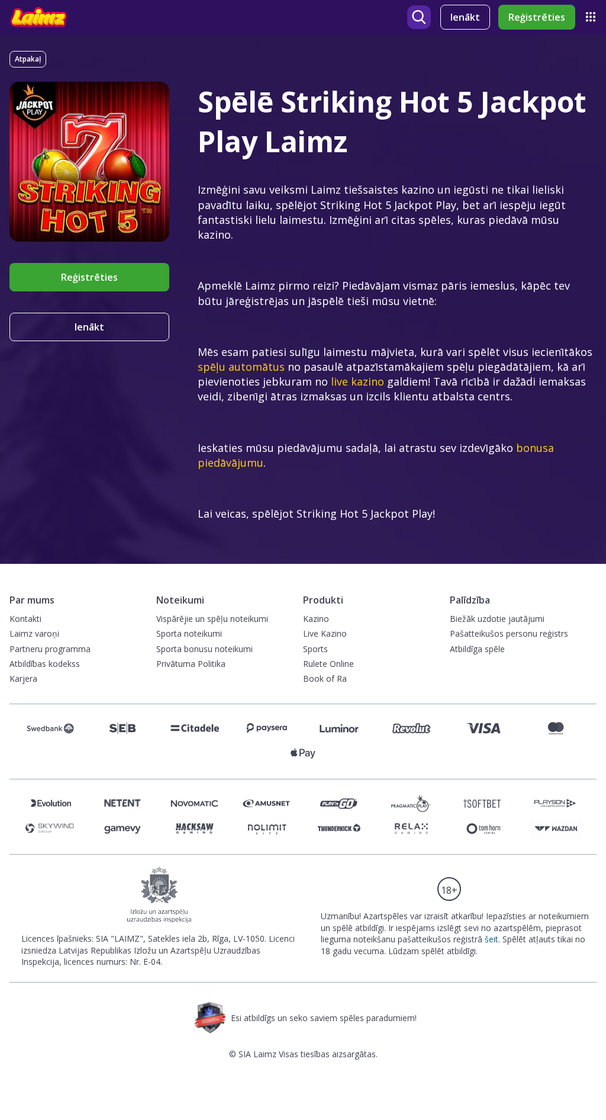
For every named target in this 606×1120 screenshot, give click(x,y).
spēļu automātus (241, 367)
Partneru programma (50, 648)
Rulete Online (328, 663)
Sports (315, 648)
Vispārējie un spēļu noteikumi (212, 618)
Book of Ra (325, 678)
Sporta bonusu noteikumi (204, 648)
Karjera (23, 678)
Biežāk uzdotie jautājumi (497, 618)
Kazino (316, 618)
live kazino (357, 381)
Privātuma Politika (190, 663)
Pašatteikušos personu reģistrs (509, 633)
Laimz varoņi (34, 633)
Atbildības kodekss (44, 663)
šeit (491, 939)
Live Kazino (325, 633)
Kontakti (25, 618)
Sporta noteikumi (189, 633)
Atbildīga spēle (477, 648)
